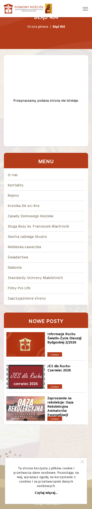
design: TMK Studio (47, 504)
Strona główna (37, 27)
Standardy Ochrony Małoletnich (35, 278)
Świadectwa (18, 257)
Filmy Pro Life (19, 288)
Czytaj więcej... (46, 493)
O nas (13, 175)
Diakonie (15, 268)
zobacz (55, 354)
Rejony (13, 196)
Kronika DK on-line (23, 206)
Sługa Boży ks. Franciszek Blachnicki (38, 226)
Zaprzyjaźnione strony (27, 298)
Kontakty (16, 185)
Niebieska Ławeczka (24, 247)
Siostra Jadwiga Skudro (27, 237)
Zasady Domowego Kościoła (30, 216)
